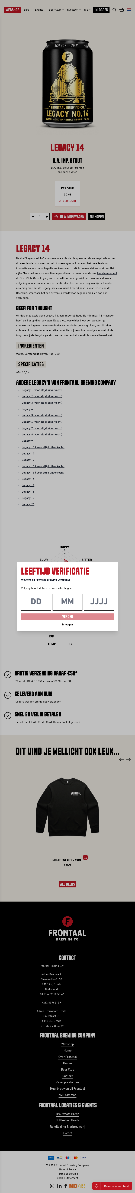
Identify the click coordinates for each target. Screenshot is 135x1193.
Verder (67, 617)
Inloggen (67, 624)
